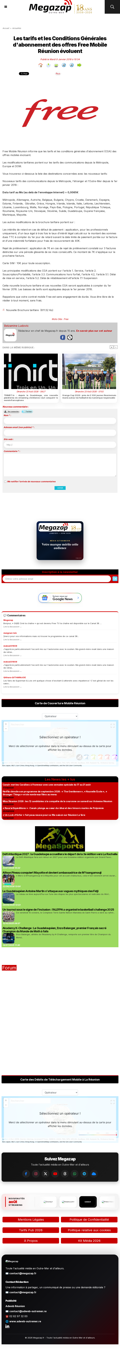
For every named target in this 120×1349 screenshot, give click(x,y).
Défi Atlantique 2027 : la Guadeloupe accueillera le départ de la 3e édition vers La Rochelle (60, 854)
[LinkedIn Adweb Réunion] (7, 1326)
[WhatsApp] (74, 1174)
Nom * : (7, 415)
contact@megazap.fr (22, 1273)
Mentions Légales (31, 1219)
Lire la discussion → (12, 626)
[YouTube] (55, 1174)
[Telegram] (84, 1174)
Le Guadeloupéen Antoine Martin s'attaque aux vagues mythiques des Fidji (50, 891)
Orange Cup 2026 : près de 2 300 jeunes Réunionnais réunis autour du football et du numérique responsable (89, 396)
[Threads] (65, 1174)
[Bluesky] (94, 1174)
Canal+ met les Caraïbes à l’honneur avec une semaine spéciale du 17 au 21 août (46, 784)
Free (66, 319)
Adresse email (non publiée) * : (19, 427)
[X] (45, 1174)
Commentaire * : (12, 451)
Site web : (8, 439)
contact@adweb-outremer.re (28, 1311)
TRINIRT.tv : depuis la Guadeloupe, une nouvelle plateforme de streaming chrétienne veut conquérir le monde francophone (31, 397)
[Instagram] (36, 1174)
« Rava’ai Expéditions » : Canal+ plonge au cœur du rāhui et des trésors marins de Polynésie (53, 808)
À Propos (31, 1241)
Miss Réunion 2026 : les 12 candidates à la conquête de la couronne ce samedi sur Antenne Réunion (57, 801)
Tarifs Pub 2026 (30, 1230)
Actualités (16, 28)
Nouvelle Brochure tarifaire (22, 310)
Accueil (5, 28)
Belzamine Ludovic (16, 325)
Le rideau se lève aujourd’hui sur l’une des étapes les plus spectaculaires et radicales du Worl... (63, 894)
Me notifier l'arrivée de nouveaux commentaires (31, 481)
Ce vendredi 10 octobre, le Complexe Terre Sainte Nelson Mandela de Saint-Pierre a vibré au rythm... (65, 912)
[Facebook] (26, 1174)
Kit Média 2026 (89, 1241)
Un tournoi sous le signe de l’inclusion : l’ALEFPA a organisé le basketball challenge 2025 (58, 909)
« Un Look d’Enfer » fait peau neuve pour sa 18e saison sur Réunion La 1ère (44, 814)
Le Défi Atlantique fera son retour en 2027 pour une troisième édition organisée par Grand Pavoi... (64, 857)
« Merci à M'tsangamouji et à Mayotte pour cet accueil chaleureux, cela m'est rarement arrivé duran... (66, 875)
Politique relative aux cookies (89, 1230)
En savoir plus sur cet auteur (94, 330)
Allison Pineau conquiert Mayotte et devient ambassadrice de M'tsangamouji (51, 872)
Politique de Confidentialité (89, 1219)
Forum (9, 968)
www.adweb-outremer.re (25, 1321)
